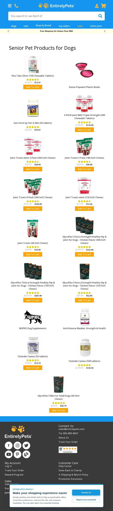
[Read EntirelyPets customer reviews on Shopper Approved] (68, 449)
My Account (13, 463)
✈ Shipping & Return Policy (73, 474)
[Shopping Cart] (103, 6)
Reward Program (14, 474)
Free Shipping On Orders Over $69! (56, 31)
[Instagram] (17, 445)
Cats (26, 25)
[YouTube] (9, 454)
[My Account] (97, 6)
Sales (80, 25)
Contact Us (66, 426)
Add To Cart (32, 87)
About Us (64, 437)
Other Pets (96, 25)
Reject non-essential (86, 500)
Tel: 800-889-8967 (68, 433)
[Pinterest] (17, 454)
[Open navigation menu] (10, 6)
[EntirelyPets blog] (26, 454)
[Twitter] (26, 445)
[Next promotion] (104, 31)
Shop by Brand (43, 25)
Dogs (13, 25)
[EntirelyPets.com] (56, 6)
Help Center (65, 466)
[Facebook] (9, 445)
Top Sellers (64, 25)
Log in (8, 466)
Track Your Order (68, 441)
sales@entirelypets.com (71, 429)
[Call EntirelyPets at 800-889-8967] (16, 6)
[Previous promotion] (8, 31)
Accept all (86, 492)
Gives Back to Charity (70, 470)
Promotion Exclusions (70, 478)
